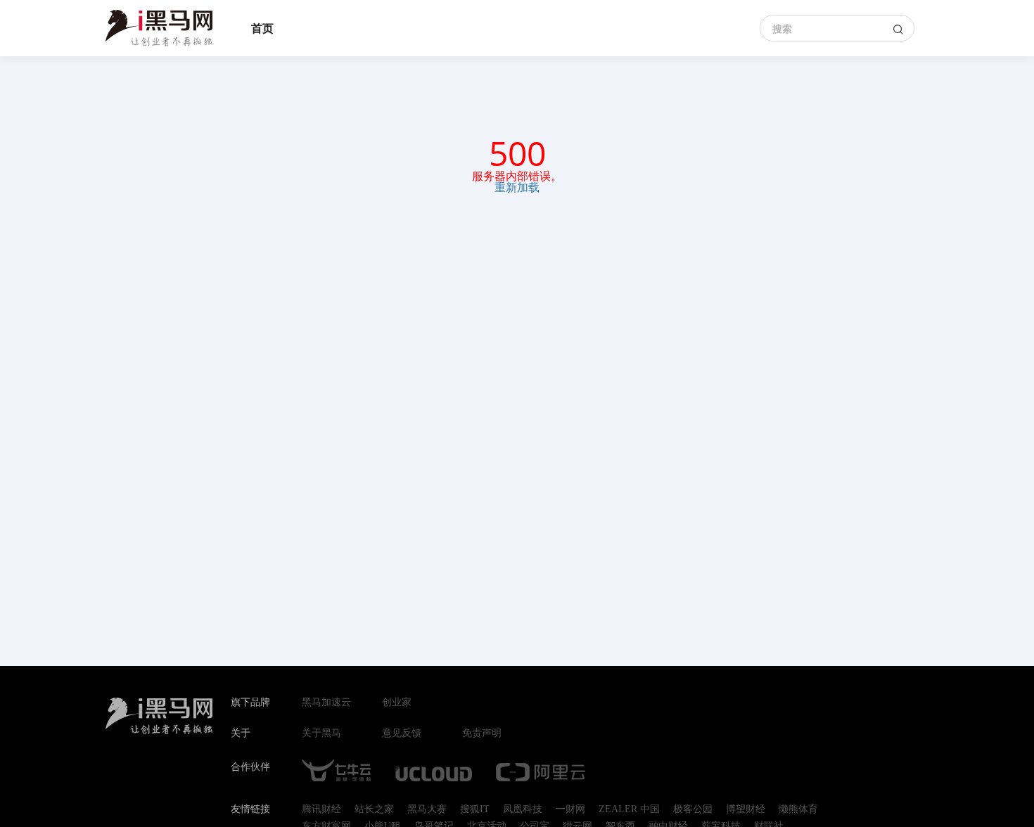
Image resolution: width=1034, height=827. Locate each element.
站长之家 (374, 809)
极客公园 (693, 809)
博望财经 (745, 809)
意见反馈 (401, 733)
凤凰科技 (522, 809)
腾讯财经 (321, 809)
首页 (262, 28)
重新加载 (517, 187)
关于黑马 (321, 733)
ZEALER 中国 (629, 809)
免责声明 (482, 733)
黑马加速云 (326, 702)
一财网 (570, 809)
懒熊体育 (798, 809)
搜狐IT (475, 809)
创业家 (396, 702)
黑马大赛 (427, 809)
